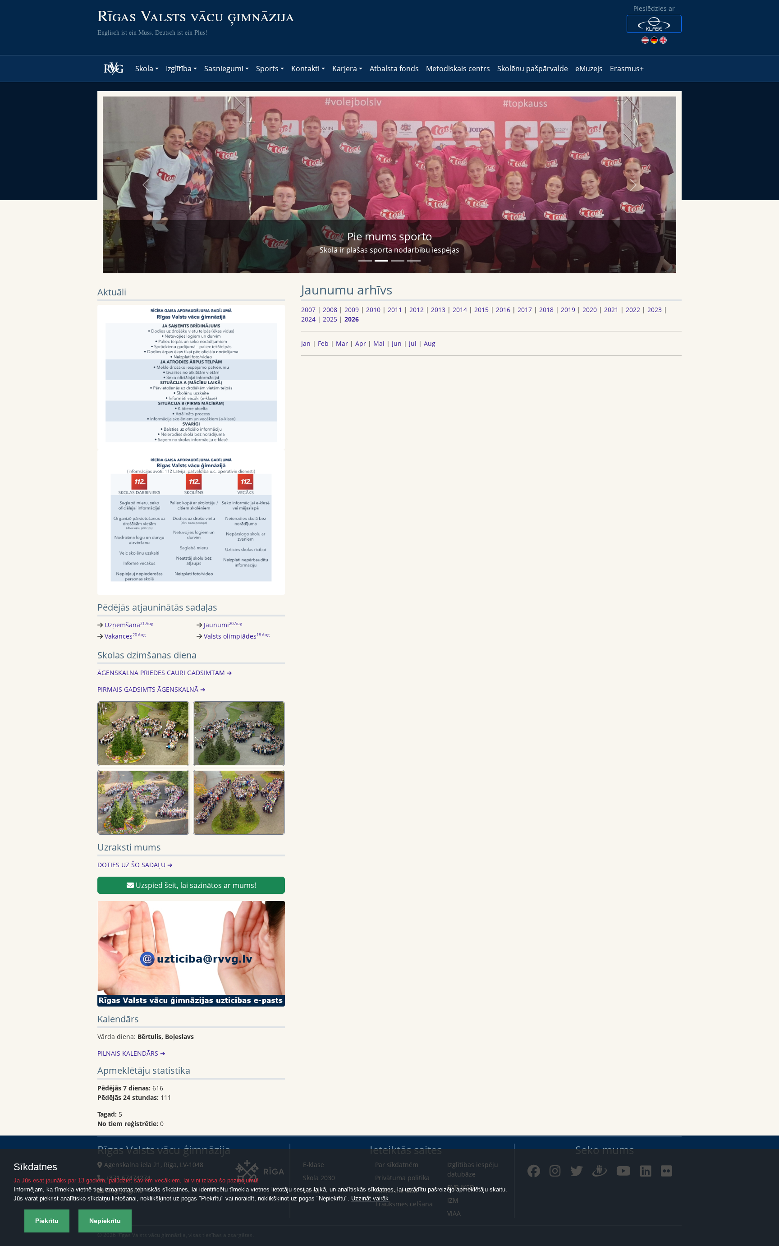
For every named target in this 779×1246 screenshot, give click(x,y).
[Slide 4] (414, 261)
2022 (633, 309)
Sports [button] (267, 69)
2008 (330, 309)
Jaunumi (223, 625)
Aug (429, 343)
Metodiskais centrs (458, 69)
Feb (323, 343)
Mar (342, 343)
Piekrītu (47, 1220)
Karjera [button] (344, 69)
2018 (546, 309)
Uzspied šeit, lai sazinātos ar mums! (195, 885)
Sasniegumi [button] (223, 69)
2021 (611, 309)
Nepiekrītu (105, 1220)
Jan (306, 343)
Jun (397, 343)
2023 (654, 309)
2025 (330, 319)
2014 (460, 309)
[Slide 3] (397, 261)
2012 (416, 309)
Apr (360, 343)
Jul (413, 343)
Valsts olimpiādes (237, 636)
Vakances (125, 636)
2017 (525, 309)
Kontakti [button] (305, 69)
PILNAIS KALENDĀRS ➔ (131, 1053)
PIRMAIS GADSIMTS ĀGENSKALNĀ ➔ (151, 689)
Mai (379, 343)
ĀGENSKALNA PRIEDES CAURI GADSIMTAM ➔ (164, 672)
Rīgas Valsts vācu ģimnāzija (195, 15)
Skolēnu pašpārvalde (532, 69)
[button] (654, 24)
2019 (568, 309)
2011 (395, 309)
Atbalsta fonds (394, 69)
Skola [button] (144, 69)
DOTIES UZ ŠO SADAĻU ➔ (135, 864)
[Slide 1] (365, 261)
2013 (438, 309)
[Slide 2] (381, 261)
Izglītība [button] (179, 69)
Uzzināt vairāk (370, 1198)
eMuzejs (589, 69)
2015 (481, 309)
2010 (373, 309)
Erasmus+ (627, 69)
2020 (589, 309)
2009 (351, 309)
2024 (308, 319)
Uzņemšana (129, 625)
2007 (308, 309)
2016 (503, 309)
